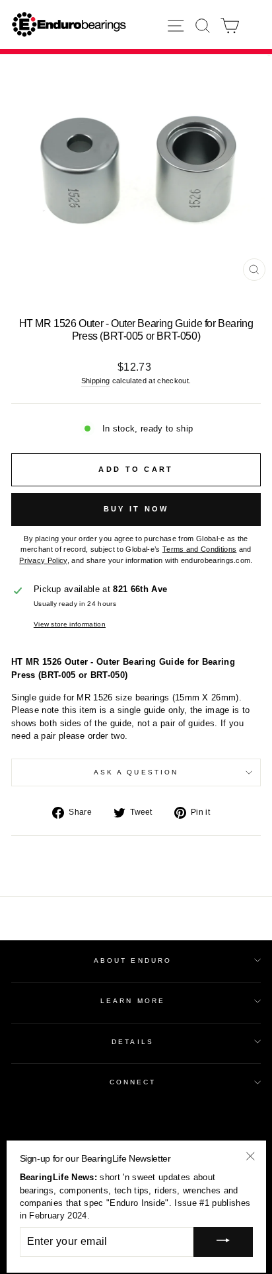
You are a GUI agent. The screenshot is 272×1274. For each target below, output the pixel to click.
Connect (133, 1082)
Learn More (132, 1000)
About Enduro (133, 960)
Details (133, 1041)
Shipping (95, 381)
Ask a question (136, 772)
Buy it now (136, 509)
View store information (70, 624)
